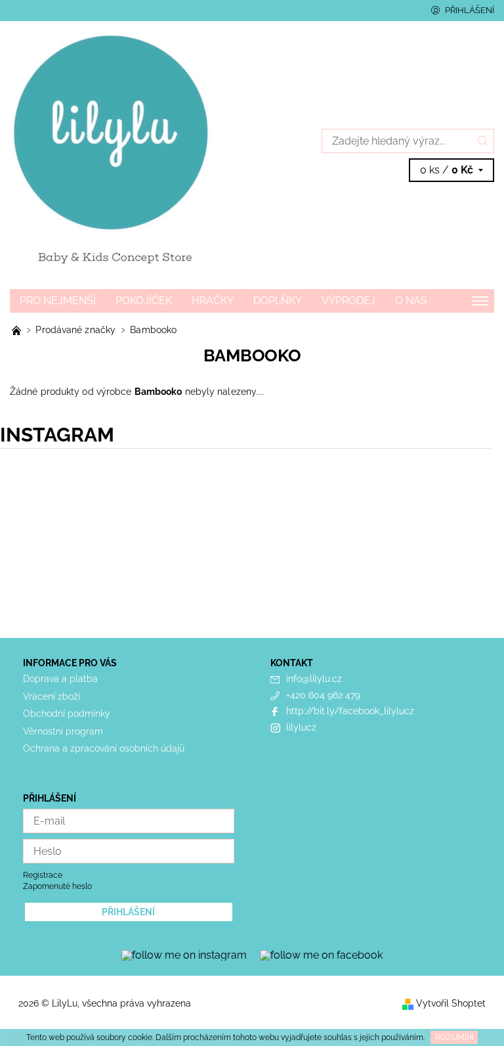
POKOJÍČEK (144, 300)
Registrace (42, 875)
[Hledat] (483, 141)
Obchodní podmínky (66, 713)
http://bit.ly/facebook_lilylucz (350, 711)
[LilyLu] (131, 155)
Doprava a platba (60, 678)
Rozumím (454, 1037)
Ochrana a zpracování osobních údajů (103, 748)
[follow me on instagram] (184, 954)
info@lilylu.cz (314, 678)
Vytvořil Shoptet (451, 1003)
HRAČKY (213, 300)
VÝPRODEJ (348, 300)
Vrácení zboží (51, 696)
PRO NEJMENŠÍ (58, 300)
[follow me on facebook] (321, 954)
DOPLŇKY (277, 300)
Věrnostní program (63, 731)
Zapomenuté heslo (57, 886)
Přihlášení (469, 10)
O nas (411, 300)
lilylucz (301, 727)
